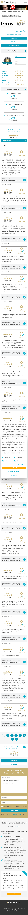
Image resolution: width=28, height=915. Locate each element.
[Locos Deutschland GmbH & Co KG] (7, 25)
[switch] (15, 457)
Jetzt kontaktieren (14, 45)
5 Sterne (16, 56)
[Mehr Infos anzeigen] (7, 61)
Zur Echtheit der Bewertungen (14, 34)
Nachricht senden (14, 810)
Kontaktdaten (13, 51)
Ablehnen (14, 476)
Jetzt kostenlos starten (14, 894)
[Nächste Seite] (16, 739)
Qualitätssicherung (15, 908)
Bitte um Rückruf (8, 806)
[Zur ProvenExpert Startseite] (8, 3)
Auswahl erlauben (14, 472)
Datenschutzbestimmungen (15, 814)
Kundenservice (6, 83)
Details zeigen (20, 464)
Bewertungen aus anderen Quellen (21, 30)
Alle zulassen (14, 468)
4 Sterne (16, 59)
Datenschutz (22, 908)
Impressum (14, 909)
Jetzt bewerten (14, 38)
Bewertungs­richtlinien (7, 908)
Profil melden (17, 826)
